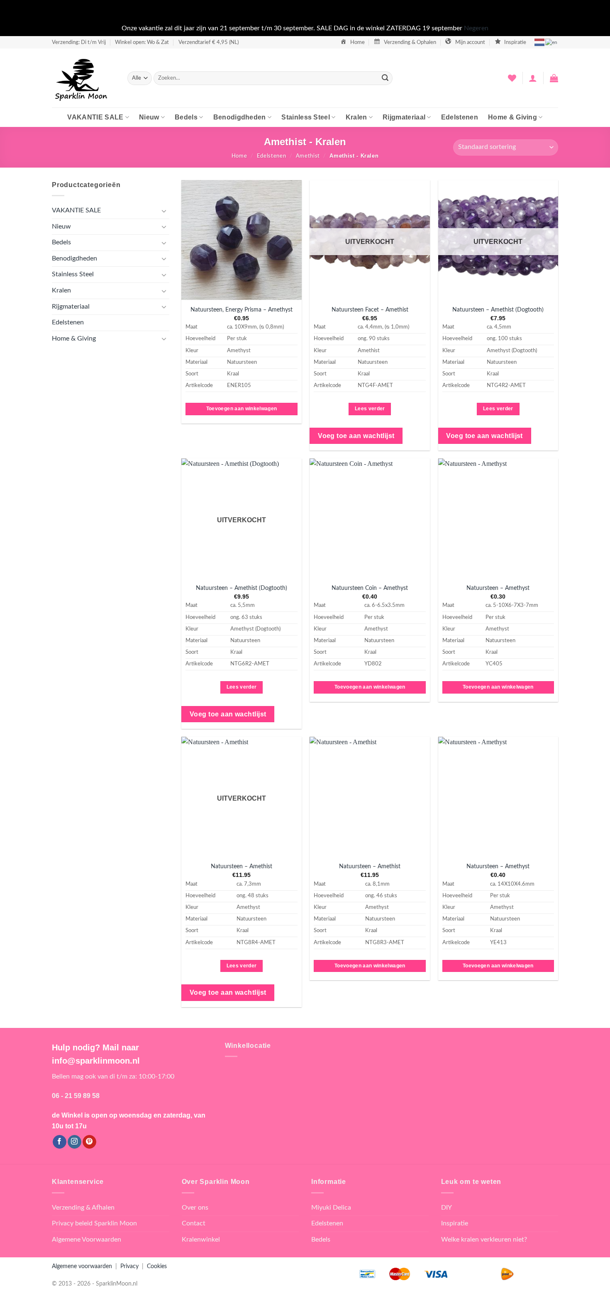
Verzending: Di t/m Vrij (79, 42)
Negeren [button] (476, 28)
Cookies (157, 1266)
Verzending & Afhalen (83, 1207)
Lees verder (370, 408)
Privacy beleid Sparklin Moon (94, 1223)
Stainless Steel (305, 117)
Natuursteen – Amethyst (497, 588)
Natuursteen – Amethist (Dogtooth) (498, 310)
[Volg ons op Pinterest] (89, 1142)
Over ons (195, 1207)
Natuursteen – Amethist (241, 866)
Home (239, 155)
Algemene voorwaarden (82, 1266)
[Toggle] (164, 211)
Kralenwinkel (201, 1239)
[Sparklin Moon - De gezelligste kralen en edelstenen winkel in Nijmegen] (83, 78)
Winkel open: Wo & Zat (142, 42)
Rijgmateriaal (404, 117)
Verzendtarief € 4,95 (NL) (208, 42)
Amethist (308, 155)
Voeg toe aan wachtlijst (356, 435)
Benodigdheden (239, 117)
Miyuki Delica (331, 1207)
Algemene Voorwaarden (86, 1239)
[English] (551, 41)
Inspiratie (454, 1223)
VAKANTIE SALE (95, 117)
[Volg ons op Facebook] (59, 1142)
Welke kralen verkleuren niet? (484, 1239)
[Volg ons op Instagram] (74, 1142)
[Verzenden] (385, 78)
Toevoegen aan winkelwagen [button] (241, 408)
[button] (533, 78)
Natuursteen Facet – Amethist (370, 310)
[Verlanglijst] (512, 78)
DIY (446, 1207)
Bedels (186, 117)
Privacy (129, 1266)
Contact (193, 1223)
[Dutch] (539, 41)
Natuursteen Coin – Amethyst (370, 588)
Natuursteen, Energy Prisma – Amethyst (241, 310)
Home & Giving (512, 117)
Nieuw (149, 117)
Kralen (356, 117)
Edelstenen (459, 117)
